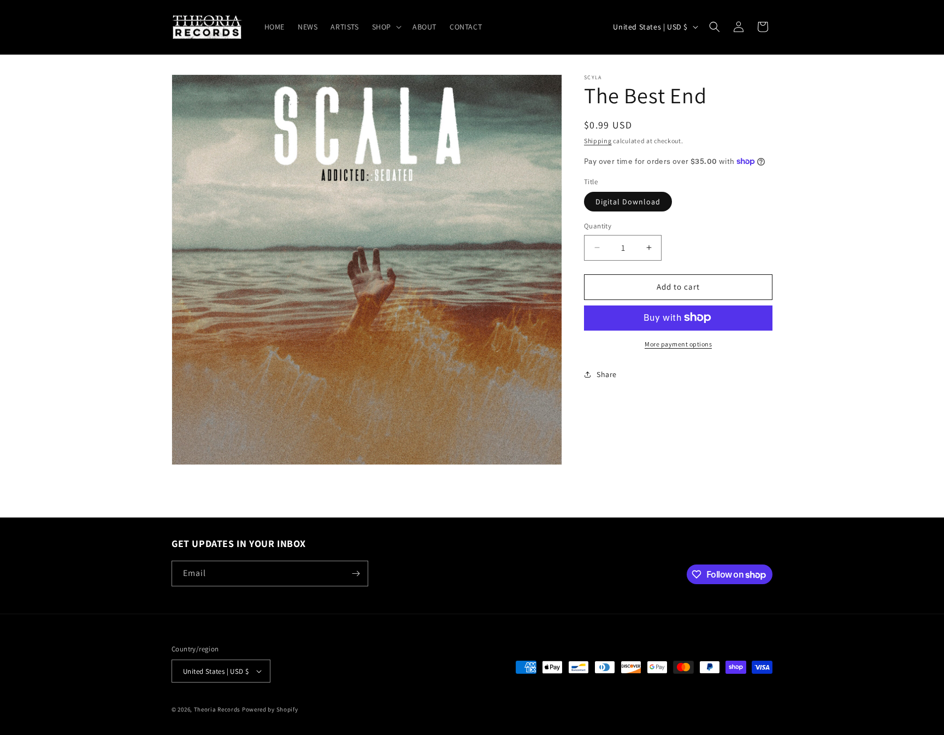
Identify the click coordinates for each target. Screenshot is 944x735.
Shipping (598, 141)
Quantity (597, 226)
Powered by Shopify (270, 709)
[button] (385, 26)
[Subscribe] (356, 573)
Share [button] (607, 374)
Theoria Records (217, 709)
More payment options (678, 343)
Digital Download (627, 202)
